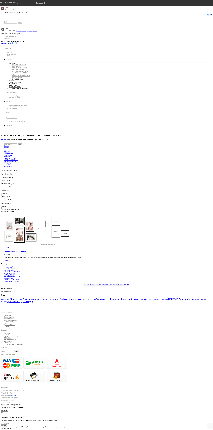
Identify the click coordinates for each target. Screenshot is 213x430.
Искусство (150, 299)
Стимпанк (4, 302)
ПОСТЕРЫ (7, 164)
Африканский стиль (44, 299)
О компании (7, 315)
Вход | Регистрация (10, 36)
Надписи (164, 299)
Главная (3, 139)
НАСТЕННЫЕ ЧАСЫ (10, 161)
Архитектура (30, 299)
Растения (183, 299)
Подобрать (4, 410)
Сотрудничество (9, 322)
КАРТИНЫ (7, 157)
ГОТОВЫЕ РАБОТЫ (10, 153)
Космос (157, 299)
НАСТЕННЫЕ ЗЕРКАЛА (11, 160)
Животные (125, 299)
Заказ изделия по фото (11, 320)
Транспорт (12, 301)
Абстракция (16, 299)
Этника (26, 302)
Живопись (114, 299)
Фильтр (6, 147)
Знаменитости (138, 299)
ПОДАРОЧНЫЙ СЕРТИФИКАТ (13, 344)
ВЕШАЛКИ (7, 152)
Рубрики (6, 146)
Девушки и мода (76, 299)
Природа (173, 299)
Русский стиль (198, 299)
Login (5, 21)
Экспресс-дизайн (9, 317)
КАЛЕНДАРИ (8, 155)
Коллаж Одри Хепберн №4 (15, 251)
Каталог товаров (9, 318)
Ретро (191, 299)
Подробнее (39, 3)
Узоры (19, 302)
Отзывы (6, 326)
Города (55, 299)
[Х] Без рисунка (5, 299)
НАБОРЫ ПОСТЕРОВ (10, 158)
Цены (6, 323)
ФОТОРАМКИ (8, 166)
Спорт (205, 299)
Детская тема (90, 299)
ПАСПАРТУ (7, 163)
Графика (63, 299)
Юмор (31, 302)
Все (5, 150)
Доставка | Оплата (9, 325)
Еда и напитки (102, 299)
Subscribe (3, 425)
